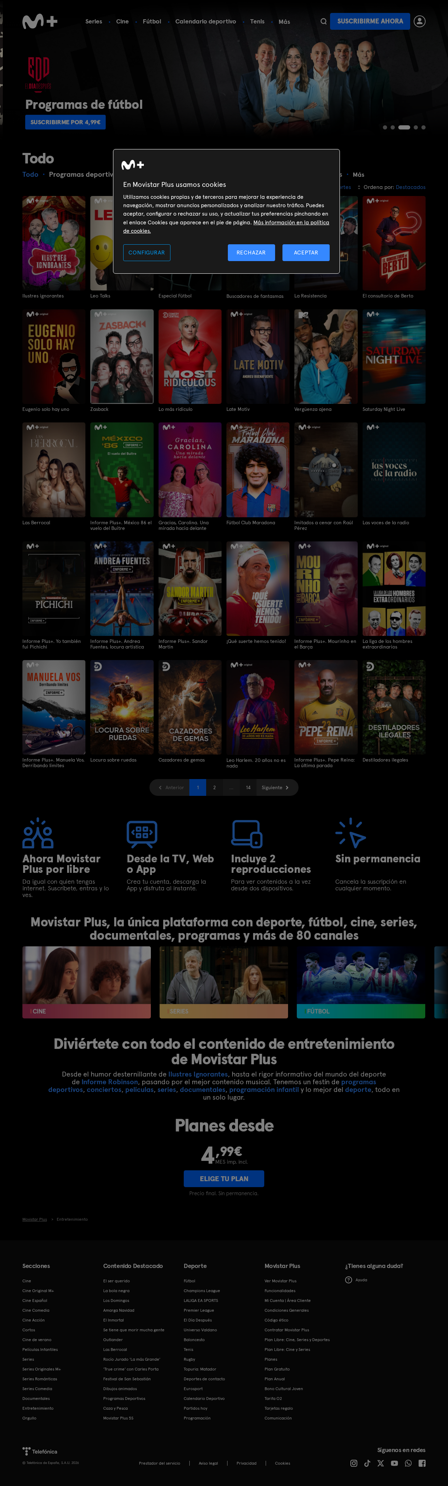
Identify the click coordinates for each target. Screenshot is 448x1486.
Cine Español (34, 1300)
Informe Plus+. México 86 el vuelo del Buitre (121, 525)
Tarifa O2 (273, 1398)
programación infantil (264, 1089)
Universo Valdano (200, 1329)
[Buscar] (324, 21)
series (167, 1089)
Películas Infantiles (40, 1349)
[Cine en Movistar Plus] (86, 982)
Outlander (113, 1339)
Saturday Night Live (384, 409)
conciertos (104, 1089)
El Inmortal (113, 1320)
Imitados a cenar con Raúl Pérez (323, 525)
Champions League (202, 1290)
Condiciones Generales (287, 1310)
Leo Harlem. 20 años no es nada (256, 763)
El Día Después (198, 1320)
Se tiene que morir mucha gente (133, 1329)
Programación (197, 1418)
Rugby (189, 1359)
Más (284, 21)
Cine (122, 21)
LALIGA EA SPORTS (201, 1300)
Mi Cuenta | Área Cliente (288, 1300)
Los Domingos (116, 1300)
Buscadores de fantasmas (255, 296)
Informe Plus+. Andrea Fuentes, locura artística (117, 644)
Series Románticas (39, 1378)
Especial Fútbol (175, 296)
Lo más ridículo (175, 409)
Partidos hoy (195, 1408)
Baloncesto (194, 1339)
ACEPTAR (306, 252)
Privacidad (247, 1463)
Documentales (36, 1398)
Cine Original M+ (38, 1290)
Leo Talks (100, 296)
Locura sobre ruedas (113, 760)
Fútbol (152, 21)
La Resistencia (310, 296)
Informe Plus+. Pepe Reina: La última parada (324, 762)
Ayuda (361, 1279)
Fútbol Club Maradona (250, 522)
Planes (271, 1359)
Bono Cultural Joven (284, 1388)
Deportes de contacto (204, 1378)
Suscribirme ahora (370, 21)
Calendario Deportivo (204, 1398)
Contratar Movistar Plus (287, 1329)
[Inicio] (39, 21)
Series (93, 21)
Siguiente (272, 787)
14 (248, 787)
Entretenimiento (38, 1408)
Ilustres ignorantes (43, 296)
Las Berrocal (36, 522)
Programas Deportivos (124, 1398)
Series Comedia (37, 1388)
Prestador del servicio (159, 1463)
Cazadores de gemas (182, 760)
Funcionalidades (280, 1290)
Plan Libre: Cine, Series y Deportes (297, 1339)
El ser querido (116, 1280)
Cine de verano (36, 1339)
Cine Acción (33, 1320)
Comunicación (278, 1418)
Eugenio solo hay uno (45, 409)
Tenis (257, 21)
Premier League (199, 1310)
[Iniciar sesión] (420, 21)
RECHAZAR (251, 252)
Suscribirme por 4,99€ (63, 122)
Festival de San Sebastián (127, 1378)
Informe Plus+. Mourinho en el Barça (325, 644)
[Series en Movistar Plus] (224, 982)
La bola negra (116, 1290)
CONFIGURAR (146, 252)
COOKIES (282, 1463)
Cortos (28, 1329)
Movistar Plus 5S (118, 1418)
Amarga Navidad (118, 1310)
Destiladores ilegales (385, 760)
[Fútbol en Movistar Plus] (361, 982)
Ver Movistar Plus (280, 1280)
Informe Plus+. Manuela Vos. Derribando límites (53, 762)
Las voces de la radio (386, 522)
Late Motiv (238, 409)
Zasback (99, 409)
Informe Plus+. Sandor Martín (183, 644)
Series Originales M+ (41, 1369)
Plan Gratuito (277, 1369)
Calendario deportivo (205, 21)
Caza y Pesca (115, 1408)
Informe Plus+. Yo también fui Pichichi (51, 644)
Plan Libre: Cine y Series (287, 1349)
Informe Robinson (110, 1082)
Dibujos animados (120, 1388)
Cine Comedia (35, 1310)
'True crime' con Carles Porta (131, 1369)
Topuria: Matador (200, 1369)
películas (139, 1089)
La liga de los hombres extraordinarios (387, 644)
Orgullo (29, 1418)
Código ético (276, 1320)
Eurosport (193, 1388)
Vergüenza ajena (312, 409)
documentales (202, 1089)
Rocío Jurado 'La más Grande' (131, 1359)
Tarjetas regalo (279, 1408)
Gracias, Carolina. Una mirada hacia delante (184, 525)
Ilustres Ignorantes (198, 1074)
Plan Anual (275, 1378)
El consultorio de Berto (388, 296)
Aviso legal (208, 1463)
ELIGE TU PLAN (224, 1179)
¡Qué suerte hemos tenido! (256, 641)
